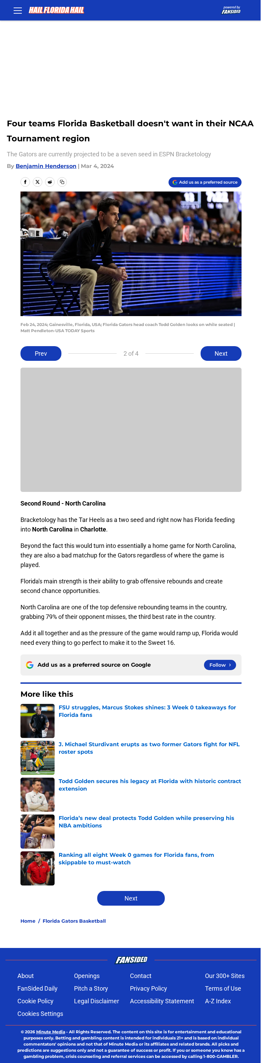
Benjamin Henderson (46, 166)
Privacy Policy (148, 988)
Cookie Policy (35, 1001)
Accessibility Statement (162, 1001)
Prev (41, 353)
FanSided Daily (37, 988)
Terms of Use (223, 988)
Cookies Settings (40, 1013)
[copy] (62, 182)
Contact (140, 975)
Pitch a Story (91, 988)
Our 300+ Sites (225, 975)
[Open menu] (18, 10)
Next (221, 353)
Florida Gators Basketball (74, 921)
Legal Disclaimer (96, 1001)
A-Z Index (218, 1001)
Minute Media (50, 1031)
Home (27, 921)
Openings (87, 975)
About (25, 975)
